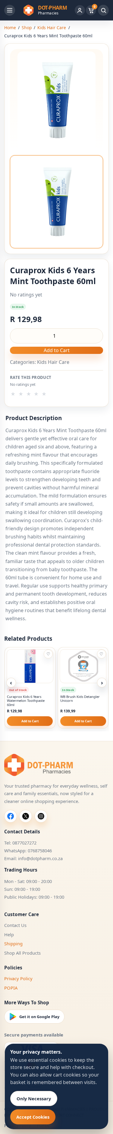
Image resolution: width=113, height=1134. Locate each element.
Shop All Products (22, 953)
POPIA (10, 988)
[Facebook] (10, 816)
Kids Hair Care (51, 27)
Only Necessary (34, 1098)
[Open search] (103, 10)
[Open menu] (9, 10)
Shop (27, 27)
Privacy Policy (18, 978)
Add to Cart (57, 350)
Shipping (13, 943)
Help (9, 934)
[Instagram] (41, 816)
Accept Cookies (32, 1117)
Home (10, 27)
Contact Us (15, 925)
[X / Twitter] (25, 816)
